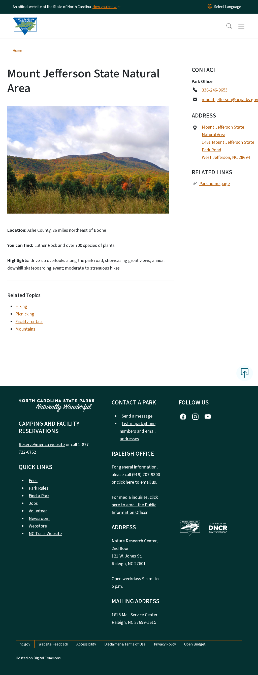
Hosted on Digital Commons (38, 658)
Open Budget (195, 644)
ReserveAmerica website (42, 445)
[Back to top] (244, 373)
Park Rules (38, 488)
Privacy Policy (165, 644)
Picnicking (24, 314)
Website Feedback (53, 644)
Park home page (214, 184)
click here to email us (136, 482)
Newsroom (39, 518)
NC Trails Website (45, 534)
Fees (33, 481)
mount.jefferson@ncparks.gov (230, 100)
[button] (226, 26)
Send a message (137, 416)
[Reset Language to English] (210, 7)
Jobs (33, 503)
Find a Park (39, 496)
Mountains (25, 329)
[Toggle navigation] (246, 26)
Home (17, 50)
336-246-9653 (215, 90)
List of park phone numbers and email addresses (137, 431)
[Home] (25, 20)
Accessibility (86, 644)
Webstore (38, 526)
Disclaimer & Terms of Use (125, 644)
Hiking (21, 306)
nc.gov (25, 644)
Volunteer (38, 511)
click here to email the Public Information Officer (135, 505)
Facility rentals (29, 321)
